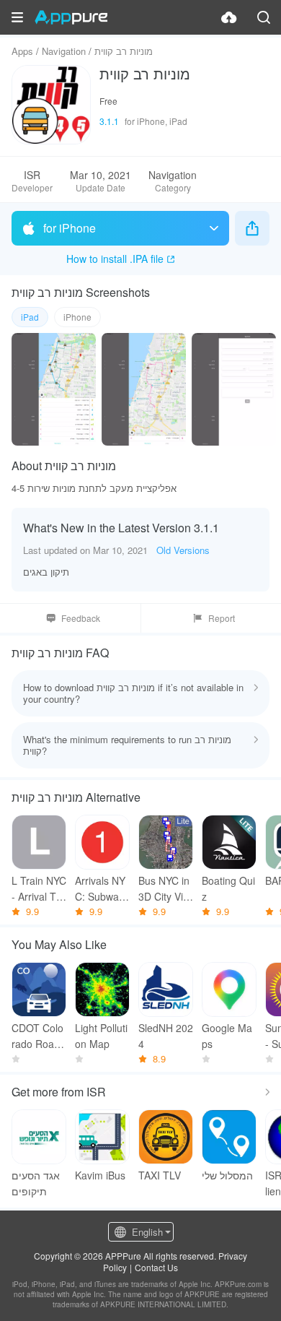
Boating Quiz (228, 888)
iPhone (77, 317)
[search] (263, 17)
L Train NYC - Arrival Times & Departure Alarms (39, 888)
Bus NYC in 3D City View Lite (163, 888)
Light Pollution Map (101, 1036)
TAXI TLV (159, 1175)
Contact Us (156, 1267)
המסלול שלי (227, 1175)
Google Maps (227, 1036)
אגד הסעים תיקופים (36, 1183)
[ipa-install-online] (229, 17)
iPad (30, 317)
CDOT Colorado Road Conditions (37, 1036)
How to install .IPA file (115, 258)
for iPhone (69, 228)
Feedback (80, 618)
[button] (17, 17)
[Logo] (71, 17)
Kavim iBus (100, 1175)
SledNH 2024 (165, 1036)
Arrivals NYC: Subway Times (100, 888)
